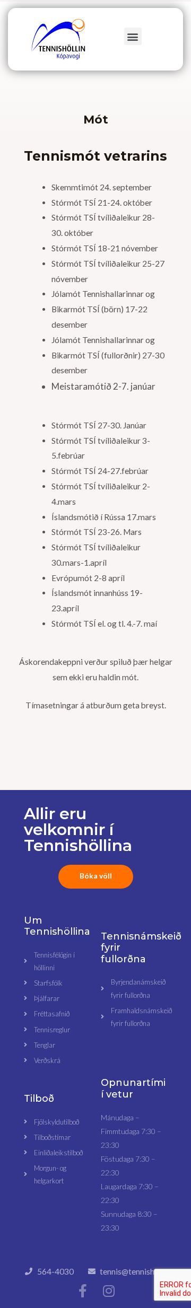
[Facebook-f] (82, 1290)
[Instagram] (108, 1290)
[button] (133, 36)
